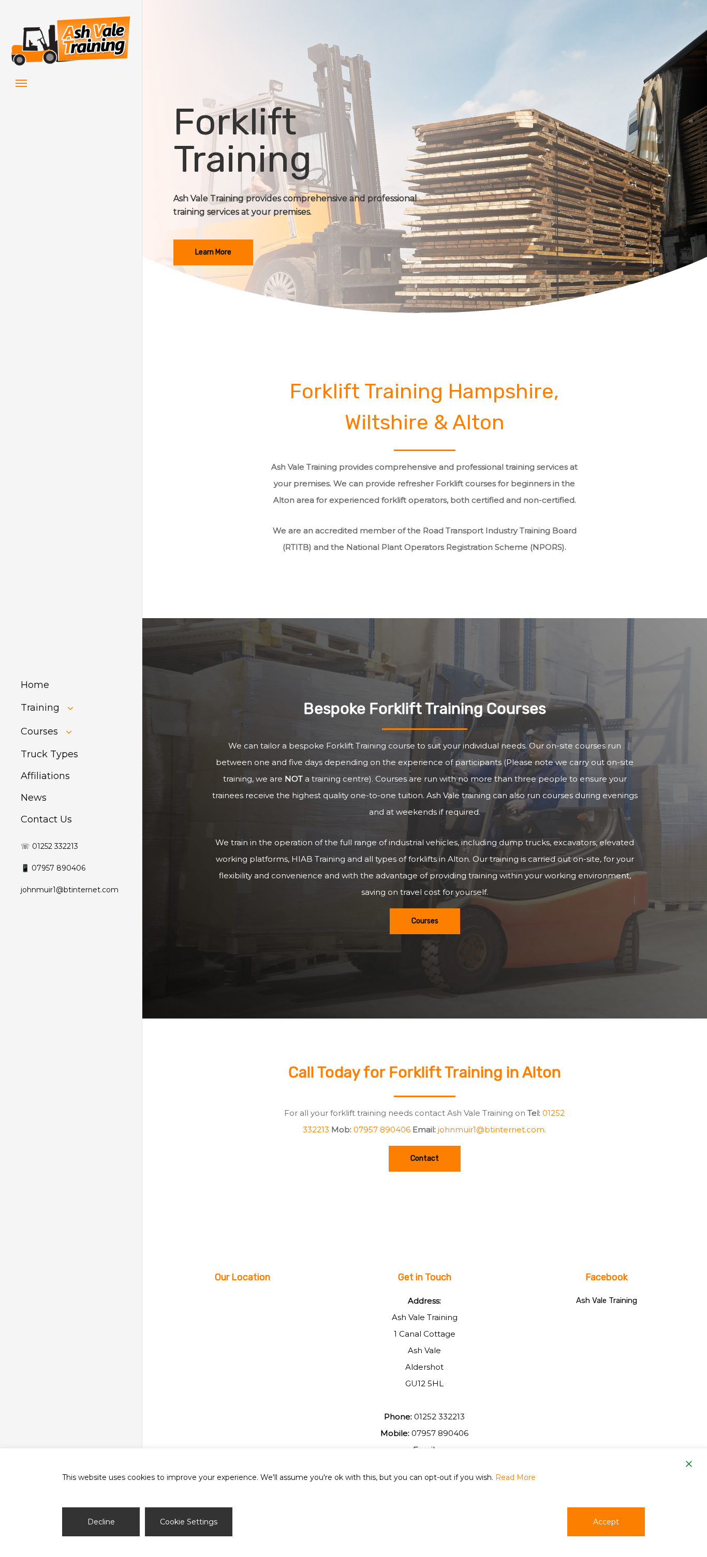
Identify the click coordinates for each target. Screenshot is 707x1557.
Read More (515, 1477)
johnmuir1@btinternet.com (491, 1129)
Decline (101, 1521)
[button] (21, 83)
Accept (606, 1521)
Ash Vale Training (606, 1300)
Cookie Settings (188, 1521)
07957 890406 (382, 1129)
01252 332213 (439, 1416)
